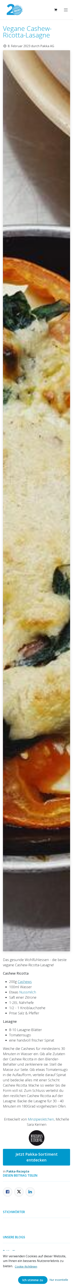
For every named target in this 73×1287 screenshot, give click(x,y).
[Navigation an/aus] (66, 9)
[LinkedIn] (30, 1192)
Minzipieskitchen (41, 1119)
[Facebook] (7, 1192)
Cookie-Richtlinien (26, 1266)
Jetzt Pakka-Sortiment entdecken (37, 1157)
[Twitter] (19, 1192)
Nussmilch (27, 992)
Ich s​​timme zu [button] (32, 1280)
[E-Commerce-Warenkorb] (55, 10)
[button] (58, 1279)
